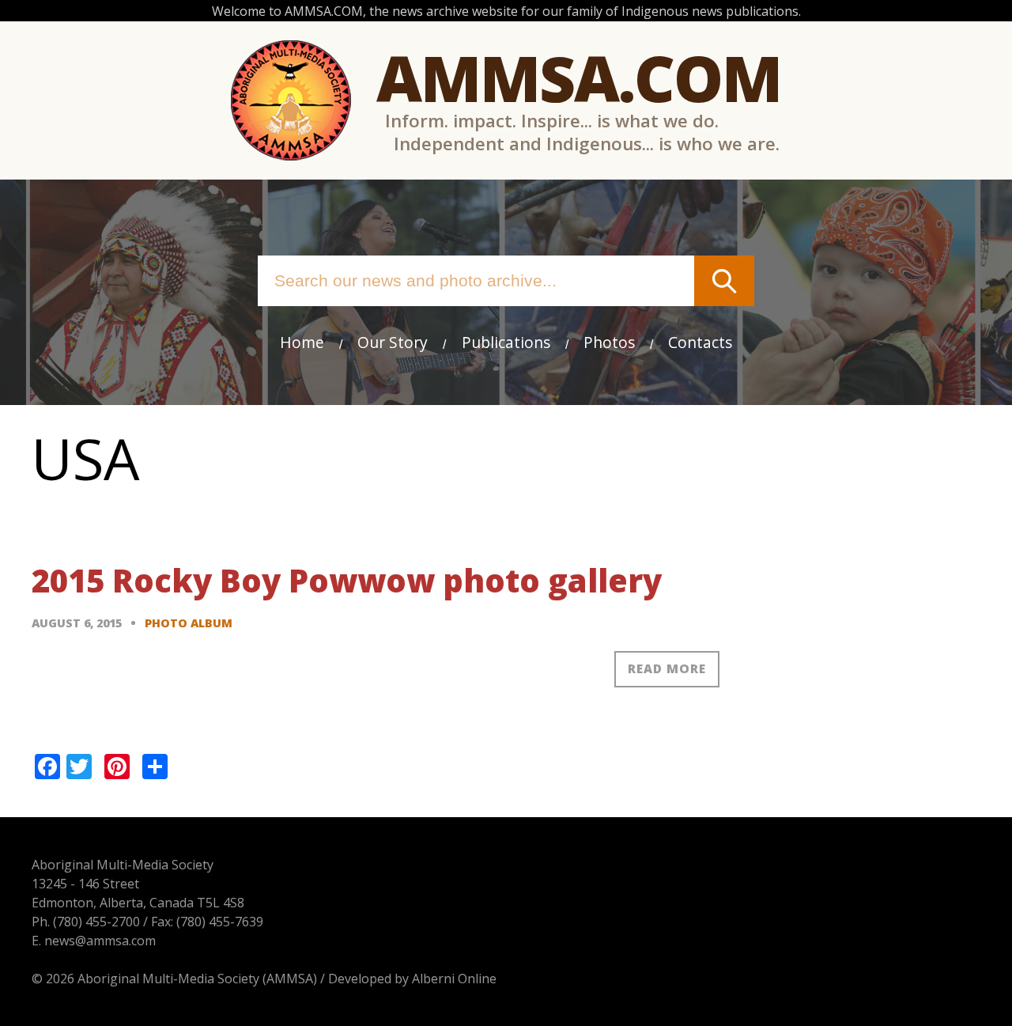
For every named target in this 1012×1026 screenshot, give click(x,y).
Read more (667, 668)
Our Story (392, 342)
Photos (609, 342)
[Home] (291, 100)
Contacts (700, 342)
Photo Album (188, 622)
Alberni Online (454, 978)
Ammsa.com (578, 77)
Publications (506, 342)
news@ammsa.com (100, 940)
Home (302, 342)
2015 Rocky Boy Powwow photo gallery (347, 580)
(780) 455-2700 (96, 921)
